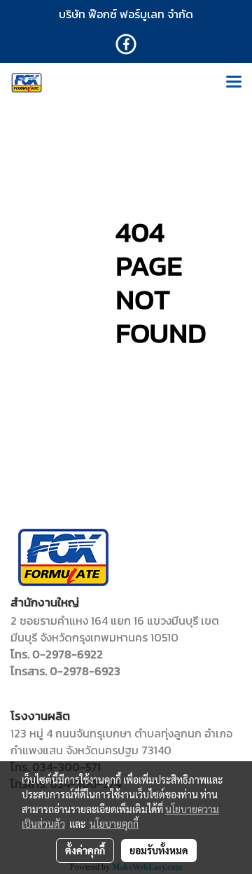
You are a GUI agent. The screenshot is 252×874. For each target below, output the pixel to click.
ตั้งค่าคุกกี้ (85, 850)
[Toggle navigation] (233, 82)
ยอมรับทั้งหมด (159, 850)
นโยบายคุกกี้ (114, 823)
